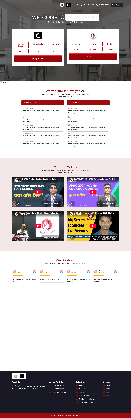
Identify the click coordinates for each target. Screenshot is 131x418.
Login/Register (117, 5)
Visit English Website (38, 59)
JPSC (38, 51)
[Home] (77, 5)
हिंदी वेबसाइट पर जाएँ (92, 57)
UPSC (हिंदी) (76, 49)
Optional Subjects (21, 45)
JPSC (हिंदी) (93, 49)
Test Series (55, 44)
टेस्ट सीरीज (109, 44)
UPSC (21, 51)
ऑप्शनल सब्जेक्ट (76, 44)
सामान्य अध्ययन (92, 44)
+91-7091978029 (88, 5)
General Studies (38, 44)
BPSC (55, 51)
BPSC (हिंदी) (109, 49)
